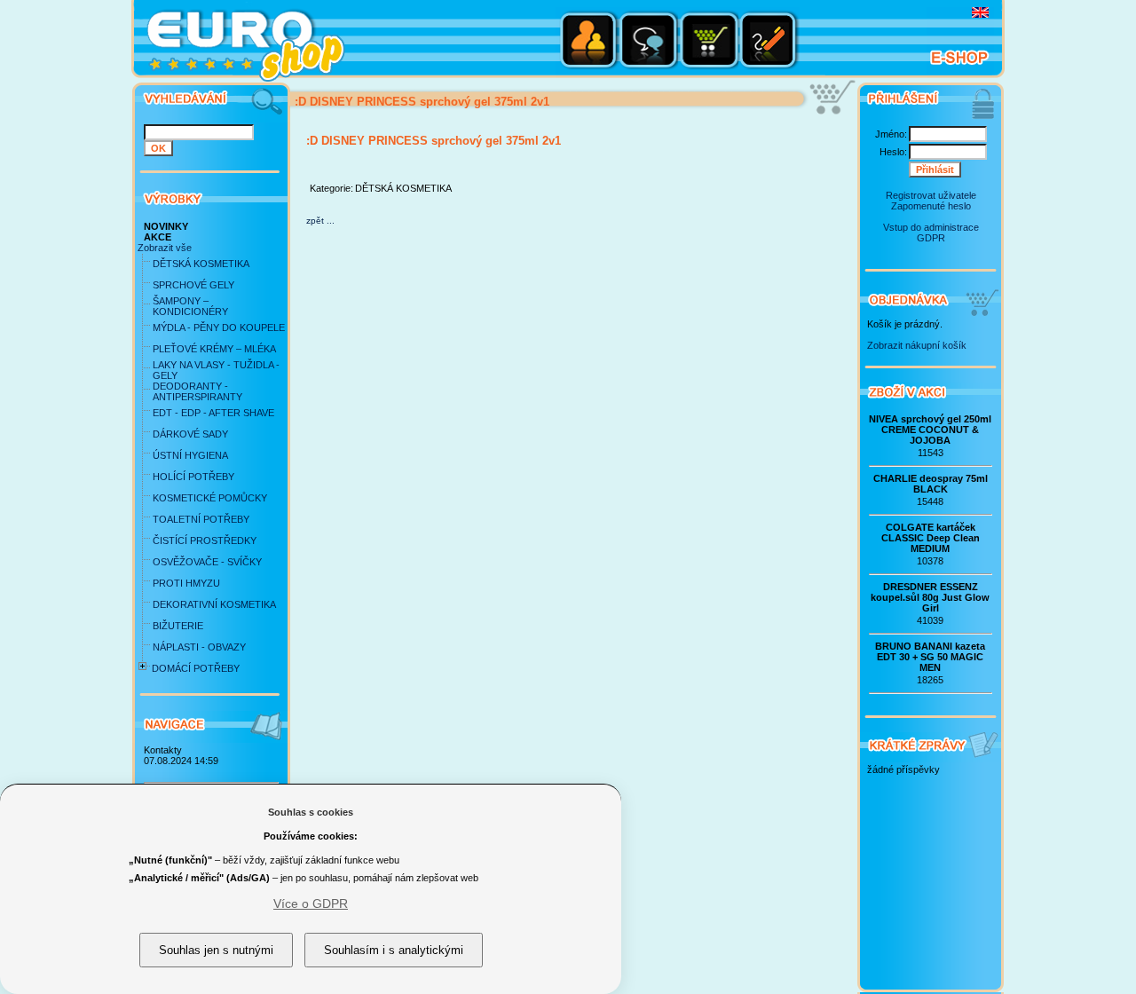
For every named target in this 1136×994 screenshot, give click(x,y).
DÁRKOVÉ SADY (190, 434)
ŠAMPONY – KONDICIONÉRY (190, 306)
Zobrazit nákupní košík (916, 345)
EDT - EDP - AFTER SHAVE (213, 412)
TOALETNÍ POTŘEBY (201, 519)
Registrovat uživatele (931, 195)
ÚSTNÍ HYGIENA (190, 455)
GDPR (931, 238)
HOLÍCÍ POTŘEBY (193, 476)
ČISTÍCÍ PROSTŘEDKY (204, 540)
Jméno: (891, 134)
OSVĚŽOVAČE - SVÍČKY (207, 561)
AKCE (157, 237)
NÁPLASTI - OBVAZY (199, 647)
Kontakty (163, 750)
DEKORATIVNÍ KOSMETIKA (214, 604)
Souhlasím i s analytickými (393, 950)
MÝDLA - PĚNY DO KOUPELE (219, 327)
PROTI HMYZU (186, 583)
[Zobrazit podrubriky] (143, 673)
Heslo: (893, 151)
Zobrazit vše (165, 247)
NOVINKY (166, 226)
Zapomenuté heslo (931, 206)
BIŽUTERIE (178, 625)
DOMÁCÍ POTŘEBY (196, 668)
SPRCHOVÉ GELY (193, 285)
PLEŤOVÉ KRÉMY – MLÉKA (214, 348)
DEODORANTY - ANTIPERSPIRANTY (197, 391)
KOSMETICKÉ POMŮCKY (210, 498)
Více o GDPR (310, 903)
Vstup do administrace (931, 227)
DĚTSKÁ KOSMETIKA (201, 263)
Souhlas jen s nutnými (216, 950)
